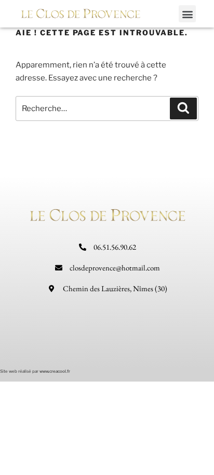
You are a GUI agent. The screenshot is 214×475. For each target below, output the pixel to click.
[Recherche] (183, 108)
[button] (187, 13)
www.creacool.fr (54, 371)
